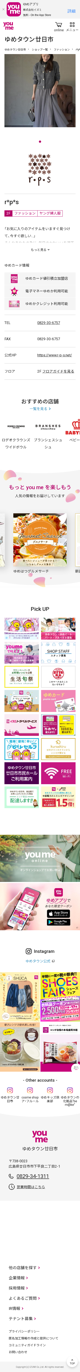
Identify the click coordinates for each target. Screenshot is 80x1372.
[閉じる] (3, 9)
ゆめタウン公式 (38, 961)
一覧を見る (38, 409)
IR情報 (14, 1308)
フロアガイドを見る (58, 371)
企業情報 (17, 1278)
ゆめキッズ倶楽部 (50, 1099)
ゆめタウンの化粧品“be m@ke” (70, 1101)
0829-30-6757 (48, 323)
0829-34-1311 (33, 1176)
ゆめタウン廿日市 (15, 49)
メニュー (72, 26)
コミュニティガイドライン (27, 1345)
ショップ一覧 (40, 49)
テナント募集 (21, 1318)
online (59, 26)
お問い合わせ (18, 1352)
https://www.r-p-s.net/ (54, 355)
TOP (72, 1361)
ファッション (62, 49)
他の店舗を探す (23, 1267)
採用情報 (17, 1288)
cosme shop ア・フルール (30, 1099)
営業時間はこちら (31, 1187)
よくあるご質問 (23, 1298)
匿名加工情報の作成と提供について (33, 1338)
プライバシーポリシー (24, 1331)
